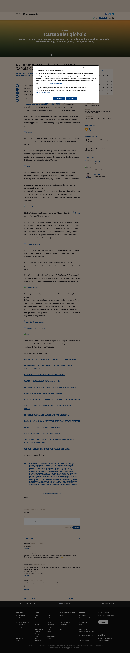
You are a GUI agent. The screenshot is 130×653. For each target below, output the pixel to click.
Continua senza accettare (89, 67)
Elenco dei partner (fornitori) (43, 92)
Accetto (71, 98)
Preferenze (59, 98)
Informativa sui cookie (56, 83)
